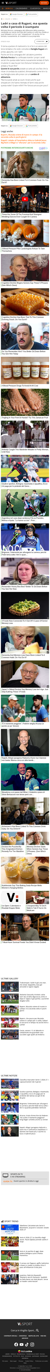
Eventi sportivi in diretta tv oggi (26, 1181)
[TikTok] (27, 1346)
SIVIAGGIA (28, 1356)
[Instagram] (32, 1346)
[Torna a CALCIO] (3, 8)
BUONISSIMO (44, 1356)
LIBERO (7, 1354)
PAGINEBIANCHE (7, 1356)
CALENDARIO (21, 8)
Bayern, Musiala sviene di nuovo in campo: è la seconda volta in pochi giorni (21, 135)
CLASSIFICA (35, 8)
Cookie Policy (29, 1361)
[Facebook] (16, 1346)
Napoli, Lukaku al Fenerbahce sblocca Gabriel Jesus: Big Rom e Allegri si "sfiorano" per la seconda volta (24, 141)
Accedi (44, 3)
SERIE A (15, 19)
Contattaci (23, 1336)
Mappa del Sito (33, 1336)
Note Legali (13, 1361)
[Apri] (3, 3)
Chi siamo (5, 1361)
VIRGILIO (13, 1354)
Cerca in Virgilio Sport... (23, 1330)
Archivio (25, 1338)
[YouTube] (21, 1346)
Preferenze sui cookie (41, 1361)
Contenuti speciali (10, 1336)
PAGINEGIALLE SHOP (32, 1354)
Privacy (21, 1361)
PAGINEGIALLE (21, 1354)
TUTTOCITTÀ (16, 1356)
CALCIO (7, 19)
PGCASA (42, 1354)
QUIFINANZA (35, 1356)
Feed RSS (43, 1336)
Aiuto (25, 1363)
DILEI (22, 1356)
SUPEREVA (25, 1358)
